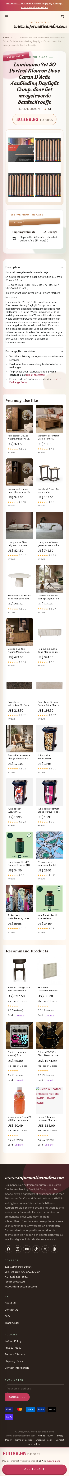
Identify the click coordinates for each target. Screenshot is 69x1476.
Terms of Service (15, 1354)
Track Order (12, 1323)
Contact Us (11, 1310)
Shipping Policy (14, 1361)
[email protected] (35, 375)
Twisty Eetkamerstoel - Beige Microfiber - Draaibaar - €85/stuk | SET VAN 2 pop (19, 757)
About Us (10, 1303)
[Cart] (62, 16)
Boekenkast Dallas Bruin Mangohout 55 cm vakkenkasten (19, 490)
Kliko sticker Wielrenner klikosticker (14, 810)
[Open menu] (6, 16)
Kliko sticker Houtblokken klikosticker (45, 757)
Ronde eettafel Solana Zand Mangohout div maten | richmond (19, 597)
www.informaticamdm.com (40, 25)
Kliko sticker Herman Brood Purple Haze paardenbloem (48, 810)
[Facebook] (8, 1249)
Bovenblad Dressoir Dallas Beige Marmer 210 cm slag (49, 704)
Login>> (19, 1015)
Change (52, 232)
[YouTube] (27, 1249)
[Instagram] (17, 1249)
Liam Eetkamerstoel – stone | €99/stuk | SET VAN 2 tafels (49, 597)
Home (6, 37)
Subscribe (17, 1397)
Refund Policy (13, 1341)
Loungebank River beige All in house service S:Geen (17, 544)
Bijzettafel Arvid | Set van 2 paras (48, 490)
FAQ (7, 1316)
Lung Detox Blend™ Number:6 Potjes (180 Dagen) (19, 864)
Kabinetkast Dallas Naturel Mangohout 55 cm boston (18, 437)
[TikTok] (36, 1249)
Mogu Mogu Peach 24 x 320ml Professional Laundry (19, 1119)
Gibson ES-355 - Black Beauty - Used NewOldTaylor (48, 1054)
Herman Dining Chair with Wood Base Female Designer (19, 989)
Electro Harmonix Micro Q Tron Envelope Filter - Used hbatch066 (17, 1054)
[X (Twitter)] (45, 1249)
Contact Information (17, 1368)
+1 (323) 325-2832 (16, 1276)
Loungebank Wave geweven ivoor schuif (49, 544)
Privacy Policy (13, 1348)
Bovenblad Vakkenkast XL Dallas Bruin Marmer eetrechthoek (19, 704)
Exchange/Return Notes (20, 351)
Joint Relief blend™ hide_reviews (48, 917)
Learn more (53, 1460)
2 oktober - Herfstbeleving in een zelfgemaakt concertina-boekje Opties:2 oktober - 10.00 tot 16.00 (19, 917)
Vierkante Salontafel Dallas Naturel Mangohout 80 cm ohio (48, 437)
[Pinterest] (54, 1249)
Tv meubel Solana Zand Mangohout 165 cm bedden (49, 650)
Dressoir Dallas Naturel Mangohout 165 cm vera (18, 650)
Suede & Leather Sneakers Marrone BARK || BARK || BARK (49, 1119)
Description (13, 267)
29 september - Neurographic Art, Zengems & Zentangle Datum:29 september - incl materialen (49, 864)
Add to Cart (34, 1469)
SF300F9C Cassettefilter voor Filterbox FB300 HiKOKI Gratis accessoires (48, 989)
